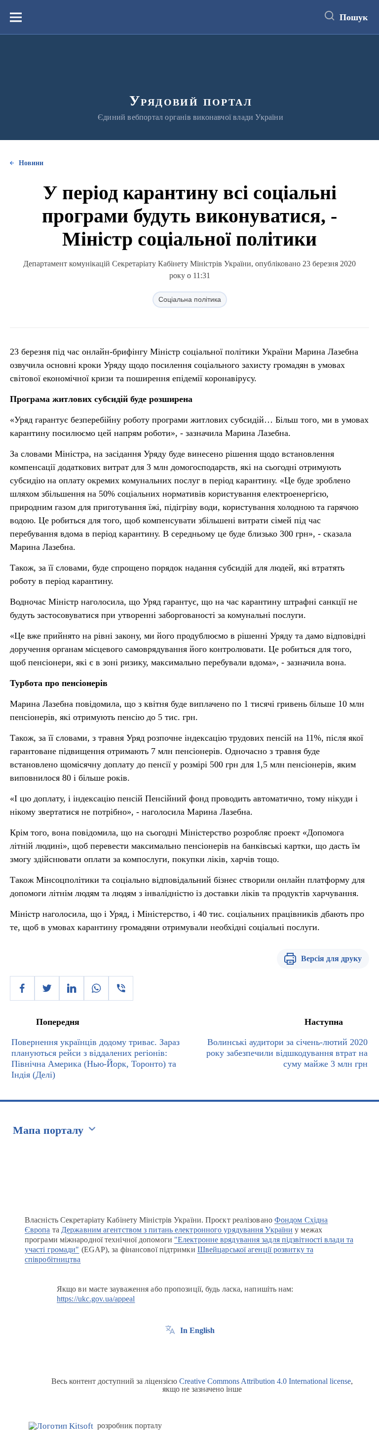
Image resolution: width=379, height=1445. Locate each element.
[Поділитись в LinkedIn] (71, 988)
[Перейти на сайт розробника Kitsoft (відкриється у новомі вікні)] (61, 1426)
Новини (31, 163)
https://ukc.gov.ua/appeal (96, 1299)
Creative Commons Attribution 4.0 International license (265, 1381)
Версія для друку (331, 958)
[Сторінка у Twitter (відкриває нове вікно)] (188, 1353)
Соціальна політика (189, 299)
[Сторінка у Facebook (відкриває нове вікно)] (170, 1353)
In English (197, 1330)
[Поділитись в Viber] (121, 988)
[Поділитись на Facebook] (22, 988)
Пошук (354, 17)
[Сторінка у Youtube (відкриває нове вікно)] (207, 1353)
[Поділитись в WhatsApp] (96, 988)
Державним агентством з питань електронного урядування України (177, 1230)
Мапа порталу (48, 1130)
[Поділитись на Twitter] (47, 988)
